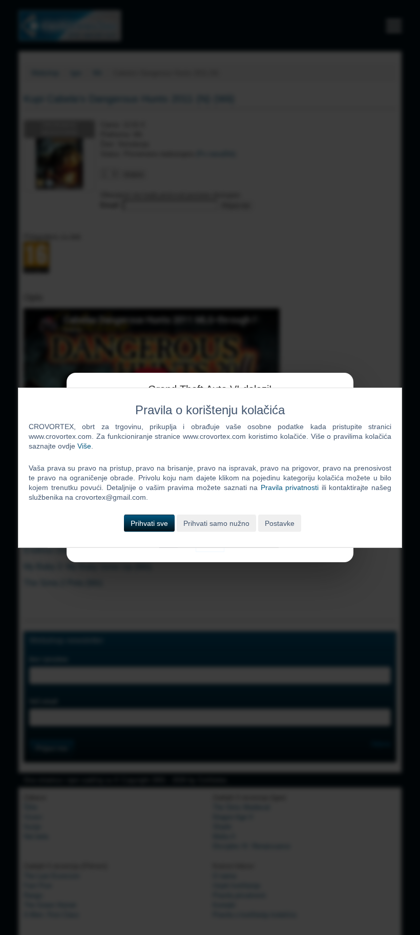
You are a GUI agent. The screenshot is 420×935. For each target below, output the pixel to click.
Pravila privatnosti (290, 487)
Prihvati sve (149, 523)
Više (84, 446)
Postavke (280, 523)
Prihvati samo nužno (216, 523)
